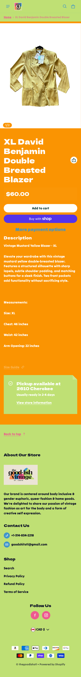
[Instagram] (46, 615)
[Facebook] (35, 615)
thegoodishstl (28, 664)
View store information (34, 403)
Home (7, 17)
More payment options (40, 229)
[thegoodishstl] (18, 6)
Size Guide (11, 367)
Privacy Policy (14, 576)
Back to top (12, 434)
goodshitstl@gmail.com (29, 544)
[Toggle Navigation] (8, 6)
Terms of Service (16, 592)
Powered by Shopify (52, 664)
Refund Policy (14, 584)
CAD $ (40, 629)
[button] (65, 6)
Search (9, 568)
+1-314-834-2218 (22, 535)
